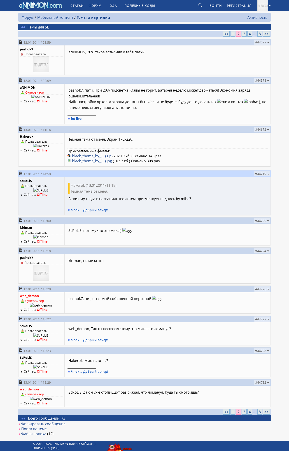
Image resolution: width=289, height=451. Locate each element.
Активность (257, 17)
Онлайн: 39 (41, 448)
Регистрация (239, 5)
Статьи (77, 5)
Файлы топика (33, 433)
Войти (216, 5)
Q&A (113, 5)
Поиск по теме (34, 428)
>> (266, 33)
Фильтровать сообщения (43, 423)
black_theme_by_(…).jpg (92, 160)
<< (226, 33)
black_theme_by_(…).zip (92, 155)
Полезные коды (139, 5)
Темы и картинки (93, 17)
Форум (95, 5)
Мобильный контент (55, 17)
